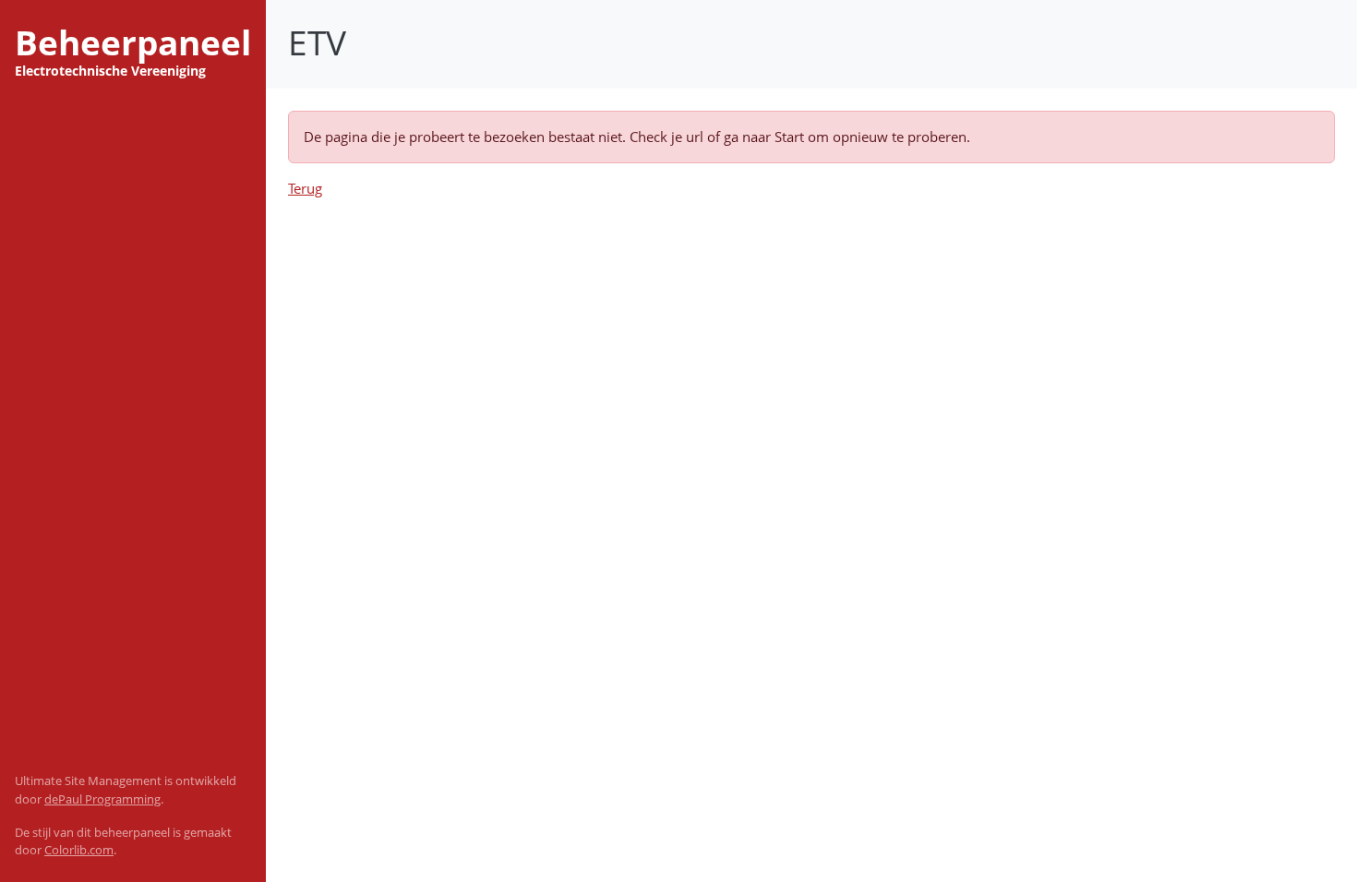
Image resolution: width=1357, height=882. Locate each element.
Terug (305, 188)
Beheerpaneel (133, 42)
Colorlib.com (79, 849)
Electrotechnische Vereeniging (110, 70)
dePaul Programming (102, 799)
